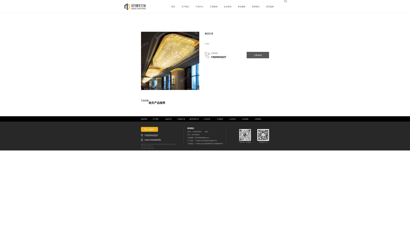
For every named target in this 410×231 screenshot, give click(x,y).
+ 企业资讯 (232, 119)
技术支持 (143, 148)
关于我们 (185, 6)
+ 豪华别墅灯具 (194, 119)
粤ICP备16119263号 (147, 146)
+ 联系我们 (257, 119)
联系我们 (256, 6)
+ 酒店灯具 (168, 119)
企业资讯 (227, 6)
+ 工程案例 (219, 119)
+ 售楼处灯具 (180, 119)
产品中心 (199, 6)
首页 (173, 6)
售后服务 (242, 6)
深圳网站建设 (150, 148)
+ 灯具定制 (206, 119)
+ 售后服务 (245, 119)
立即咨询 (258, 55)
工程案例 (213, 6)
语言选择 (270, 6)
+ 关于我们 (155, 119)
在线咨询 (151, 129)
